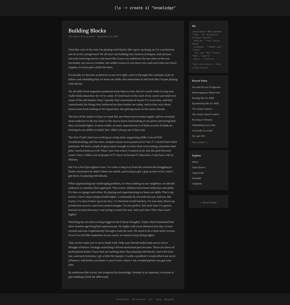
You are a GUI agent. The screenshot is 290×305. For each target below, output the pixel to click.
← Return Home (208, 202)
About (195, 161)
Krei (151, 299)
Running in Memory (202, 119)
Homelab (196, 178)
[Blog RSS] (169, 299)
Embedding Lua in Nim (203, 125)
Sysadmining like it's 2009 (205, 103)
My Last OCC (198, 135)
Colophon (197, 183)
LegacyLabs (198, 172)
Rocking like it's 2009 (203, 97)
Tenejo (158, 299)
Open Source (198, 167)
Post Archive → (200, 142)
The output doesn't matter (205, 114)
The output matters (202, 108)
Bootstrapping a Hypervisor (206, 92)
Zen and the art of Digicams (206, 87)
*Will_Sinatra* (214, 31)
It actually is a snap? (202, 130)
